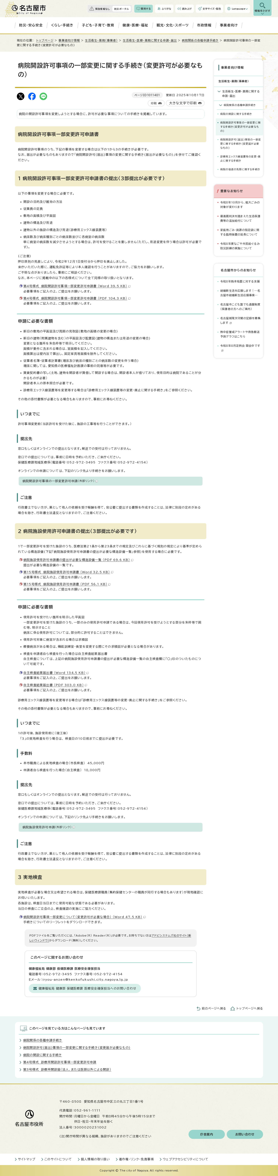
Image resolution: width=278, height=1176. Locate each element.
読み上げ (187, 9)
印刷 (154, 103)
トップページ (45, 40)
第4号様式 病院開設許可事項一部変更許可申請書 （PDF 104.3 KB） (75, 298)
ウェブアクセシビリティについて (185, 1159)
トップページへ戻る (250, 1008)
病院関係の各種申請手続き (200, 40)
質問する (146, 9)
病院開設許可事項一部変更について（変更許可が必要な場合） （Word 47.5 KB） (82, 916)
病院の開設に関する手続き (236, 114)
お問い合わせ (245, 1134)
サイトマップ (26, 1159)
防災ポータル (121, 9)
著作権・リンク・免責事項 (136, 1159)
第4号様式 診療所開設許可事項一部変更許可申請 (59, 1062)
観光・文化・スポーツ (173, 25)
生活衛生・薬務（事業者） (101, 40)
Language (238, 9)
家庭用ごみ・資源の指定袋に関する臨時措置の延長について (239, 232)
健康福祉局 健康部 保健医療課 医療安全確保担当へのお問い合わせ (87, 988)
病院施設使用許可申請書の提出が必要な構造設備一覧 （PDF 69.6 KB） (76, 559)
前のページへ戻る (214, 1008)
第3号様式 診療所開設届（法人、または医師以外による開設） (67, 1069)
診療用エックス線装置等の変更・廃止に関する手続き (240, 158)
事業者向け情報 (69, 40)
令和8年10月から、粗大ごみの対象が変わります (240, 204)
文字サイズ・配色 (212, 9)
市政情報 (204, 25)
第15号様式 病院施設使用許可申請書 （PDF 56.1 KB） (65, 584)
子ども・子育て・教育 (98, 25)
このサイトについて (58, 1159)
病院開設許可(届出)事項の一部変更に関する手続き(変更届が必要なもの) (240, 143)
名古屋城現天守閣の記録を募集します (240, 320)
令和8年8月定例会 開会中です (240, 345)
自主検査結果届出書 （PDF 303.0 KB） (53, 685)
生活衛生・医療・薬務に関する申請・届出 (150, 40)
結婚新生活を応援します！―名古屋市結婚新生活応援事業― (240, 293)
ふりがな (166, 9)
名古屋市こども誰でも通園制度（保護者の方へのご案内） (240, 306)
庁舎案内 (206, 1134)
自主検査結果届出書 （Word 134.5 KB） (54, 672)
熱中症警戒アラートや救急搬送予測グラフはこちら (240, 334)
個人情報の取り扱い (95, 1159)
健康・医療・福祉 (135, 25)
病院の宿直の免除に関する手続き (240, 169)
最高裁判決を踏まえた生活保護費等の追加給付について (240, 218)
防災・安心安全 (31, 25)
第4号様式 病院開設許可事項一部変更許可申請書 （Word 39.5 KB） (75, 286)
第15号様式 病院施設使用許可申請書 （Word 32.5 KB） (66, 572)
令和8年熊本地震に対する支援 (240, 281)
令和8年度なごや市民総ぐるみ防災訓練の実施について (240, 246)
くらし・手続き (62, 25)
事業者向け (229, 25)
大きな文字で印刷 (183, 103)
